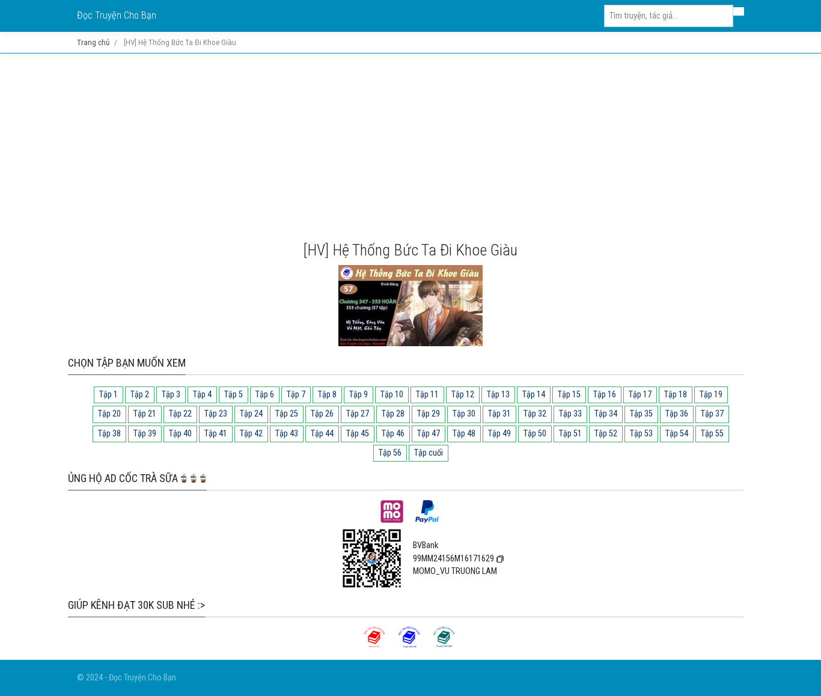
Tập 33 (570, 414)
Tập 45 (357, 434)
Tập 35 (641, 414)
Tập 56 (390, 453)
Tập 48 (464, 434)
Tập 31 (499, 414)
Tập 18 (675, 394)
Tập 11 (427, 394)
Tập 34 (605, 414)
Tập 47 (428, 434)
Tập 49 (499, 434)
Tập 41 (215, 434)
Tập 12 (462, 394)
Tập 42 (251, 434)
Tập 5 (233, 394)
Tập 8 (327, 394)
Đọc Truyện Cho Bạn (116, 15)
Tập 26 (322, 414)
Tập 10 (391, 394)
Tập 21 (144, 414)
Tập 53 (641, 434)
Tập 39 (144, 434)
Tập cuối (428, 453)
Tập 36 (676, 414)
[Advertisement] (410, 147)
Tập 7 (296, 394)
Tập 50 (534, 434)
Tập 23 (215, 414)
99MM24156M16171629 (453, 559)
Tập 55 (712, 434)
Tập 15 (569, 394)
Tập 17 (640, 394)
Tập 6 (264, 394)
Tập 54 (676, 434)
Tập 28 (393, 414)
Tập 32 (534, 414)
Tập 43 (286, 434)
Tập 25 (286, 414)
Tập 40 (180, 434)
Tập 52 (605, 434)
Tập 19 (711, 394)
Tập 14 (533, 394)
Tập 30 (464, 414)
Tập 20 (109, 414)
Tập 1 (108, 394)
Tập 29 (428, 414)
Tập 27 (357, 414)
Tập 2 (139, 394)
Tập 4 (202, 394)
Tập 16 (604, 394)
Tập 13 (498, 394)
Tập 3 (171, 394)
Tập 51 (570, 434)
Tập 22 (180, 414)
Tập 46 (393, 434)
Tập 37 (712, 414)
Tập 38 (109, 434)
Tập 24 (251, 414)
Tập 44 (322, 434)
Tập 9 (358, 394)
